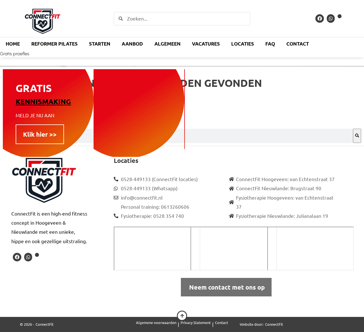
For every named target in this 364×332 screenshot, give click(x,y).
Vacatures (206, 44)
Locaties (242, 44)
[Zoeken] (357, 136)
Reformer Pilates (54, 44)
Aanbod (132, 44)
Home (13, 44)
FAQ (270, 44)
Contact (297, 44)
